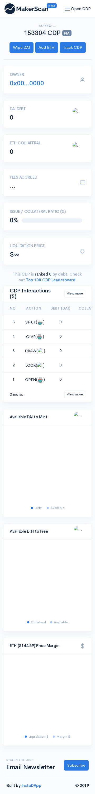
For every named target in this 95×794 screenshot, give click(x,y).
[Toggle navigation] (67, 9)
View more (75, 293)
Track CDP (72, 47)
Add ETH (47, 47)
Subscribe (76, 765)
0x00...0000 (27, 83)
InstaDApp (31, 785)
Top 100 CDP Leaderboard (50, 279)
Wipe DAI (21, 47)
